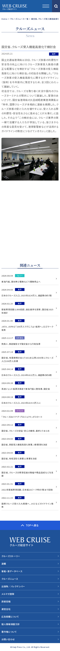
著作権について (9, 631)
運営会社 (5, 609)
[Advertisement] (30, 221)
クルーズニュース (9, 578)
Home (4, 18)
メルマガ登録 (7, 593)
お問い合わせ (8, 639)
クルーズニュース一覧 (19, 18)
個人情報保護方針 (10, 624)
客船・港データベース (11, 571)
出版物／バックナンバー (13, 586)
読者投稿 (5, 601)
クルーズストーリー (10, 556)
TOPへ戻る (32, 525)
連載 (3, 563)
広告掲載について (10, 616)
